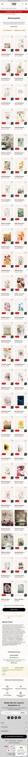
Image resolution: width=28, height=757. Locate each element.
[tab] (22, 4)
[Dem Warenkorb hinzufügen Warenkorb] (12, 50)
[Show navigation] (2, 4)
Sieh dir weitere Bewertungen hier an (14, 679)
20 (19, 616)
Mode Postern (19, 638)
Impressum (20, 740)
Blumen (14, 14)
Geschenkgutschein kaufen (15, 736)
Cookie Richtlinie (12, 740)
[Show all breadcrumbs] (2, 14)
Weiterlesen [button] (14, 26)
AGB (6, 740)
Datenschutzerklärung (14, 742)
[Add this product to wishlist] (12, 36)
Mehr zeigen (14, 609)
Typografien (11, 638)
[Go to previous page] (6, 616)
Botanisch (8, 14)
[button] (21, 751)
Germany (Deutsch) (14, 750)
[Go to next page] (22, 616)
